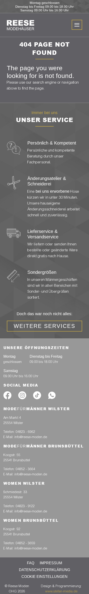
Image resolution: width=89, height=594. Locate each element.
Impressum (51, 563)
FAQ (30, 563)
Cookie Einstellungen (44, 577)
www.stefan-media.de (61, 591)
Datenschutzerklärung (44, 570)
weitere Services (44, 326)
